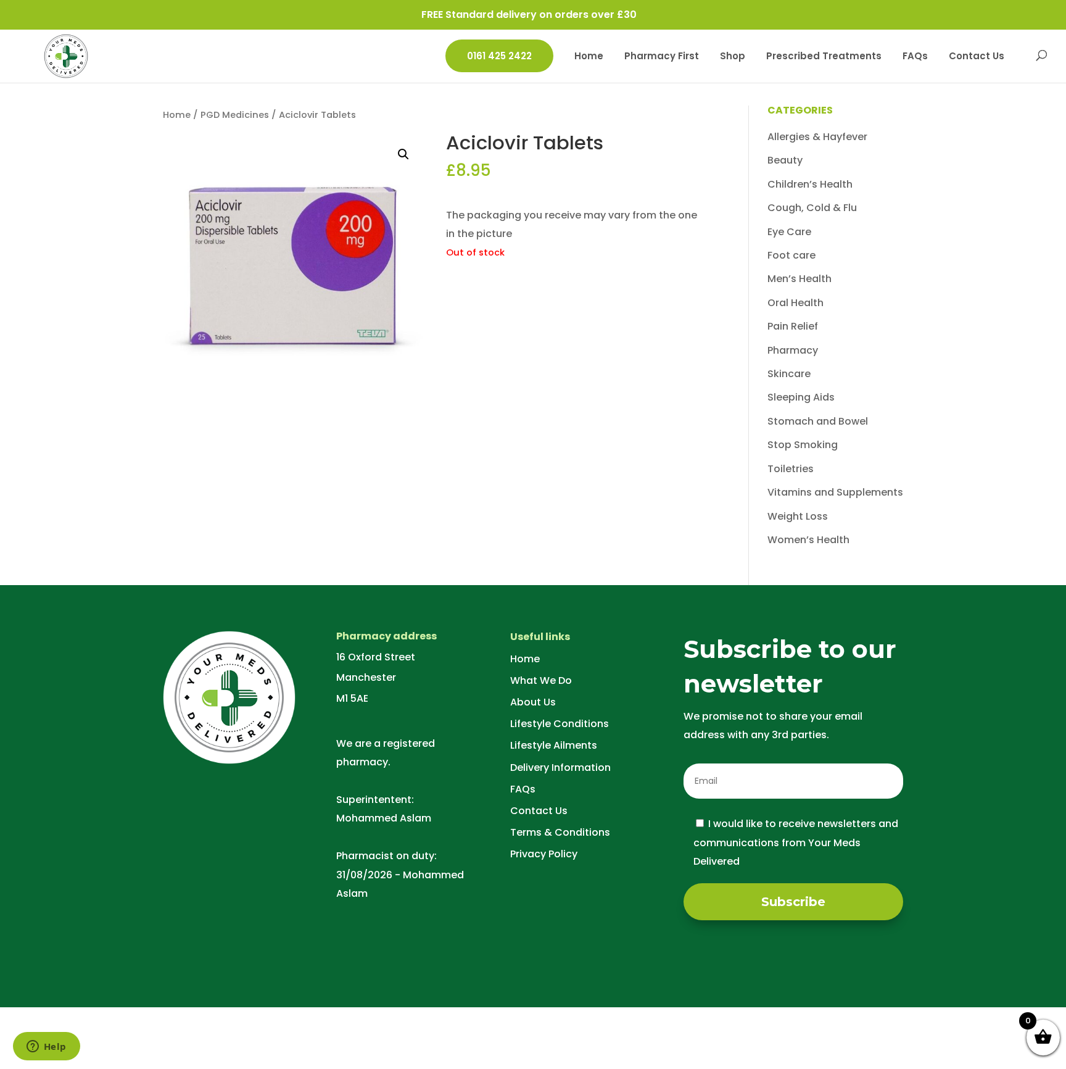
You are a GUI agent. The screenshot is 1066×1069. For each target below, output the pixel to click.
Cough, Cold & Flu (812, 208)
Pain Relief (792, 326)
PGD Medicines (234, 115)
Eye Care (789, 232)
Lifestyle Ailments (553, 745)
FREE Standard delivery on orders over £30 (529, 14)
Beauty (785, 160)
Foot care (791, 255)
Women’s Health (808, 540)
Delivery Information (560, 767)
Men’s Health (799, 279)
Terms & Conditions (560, 832)
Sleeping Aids (801, 397)
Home (588, 57)
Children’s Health (810, 184)
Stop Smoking (802, 445)
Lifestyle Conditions (559, 724)
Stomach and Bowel (817, 421)
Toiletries (790, 469)
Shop (732, 57)
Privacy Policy (543, 854)
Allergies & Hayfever (817, 137)
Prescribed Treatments (824, 57)
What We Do (541, 680)
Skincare (789, 374)
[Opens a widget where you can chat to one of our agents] (46, 1047)
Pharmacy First (661, 57)
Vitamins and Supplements (835, 492)
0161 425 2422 (499, 55)
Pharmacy (792, 350)
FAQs (915, 57)
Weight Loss (797, 516)
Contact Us (976, 57)
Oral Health (795, 303)
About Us (533, 702)
